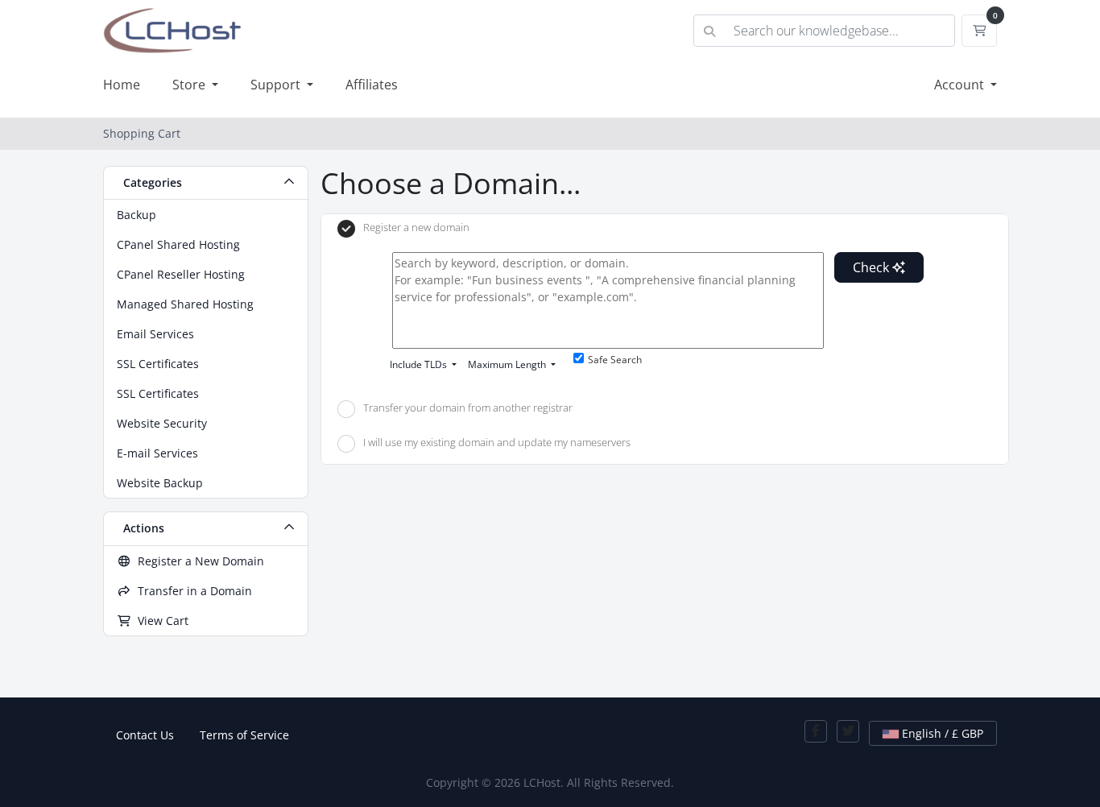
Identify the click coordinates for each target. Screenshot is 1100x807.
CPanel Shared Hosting (178, 244)
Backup (136, 214)
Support (277, 84)
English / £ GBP (941, 733)
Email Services (155, 333)
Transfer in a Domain (191, 590)
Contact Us (145, 735)
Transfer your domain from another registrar (468, 407)
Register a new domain (416, 228)
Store (190, 84)
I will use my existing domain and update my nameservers (497, 443)
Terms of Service (244, 735)
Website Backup (160, 482)
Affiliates (371, 84)
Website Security (162, 423)
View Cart (159, 620)
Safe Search (615, 359)
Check (872, 267)
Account (960, 84)
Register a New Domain (197, 561)
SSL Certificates (158, 363)
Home (121, 84)
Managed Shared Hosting (185, 304)
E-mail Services (157, 453)
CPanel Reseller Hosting (181, 274)
